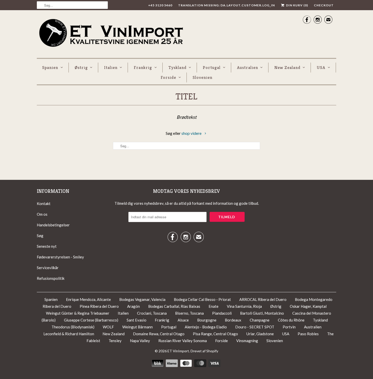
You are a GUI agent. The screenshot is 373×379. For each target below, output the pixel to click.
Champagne (259, 320)
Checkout (324, 5)
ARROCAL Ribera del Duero (262, 299)
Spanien (50, 67)
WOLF (108, 327)
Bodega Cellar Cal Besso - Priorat (203, 299)
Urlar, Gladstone (260, 333)
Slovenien (202, 77)
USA (321, 67)
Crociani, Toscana (152, 313)
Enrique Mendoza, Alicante (89, 299)
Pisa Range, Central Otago (215, 333)
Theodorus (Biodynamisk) (73, 327)
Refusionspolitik (50, 278)
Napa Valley (140, 340)
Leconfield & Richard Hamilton (68, 333)
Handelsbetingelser (53, 225)
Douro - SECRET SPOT (255, 327)
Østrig (81, 67)
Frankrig (143, 67)
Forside (168, 77)
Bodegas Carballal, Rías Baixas (174, 306)
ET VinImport (178, 351)
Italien (110, 67)
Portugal (212, 67)
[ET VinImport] (112, 33)
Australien (247, 67)
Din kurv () (296, 5)
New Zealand (287, 67)
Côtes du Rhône (291, 320)
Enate (213, 306)
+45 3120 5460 (160, 5)
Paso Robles (308, 333)
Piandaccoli (222, 313)
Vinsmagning (247, 340)
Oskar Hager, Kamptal (308, 306)
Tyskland (177, 67)
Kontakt (43, 203)
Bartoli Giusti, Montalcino (262, 313)
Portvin (289, 327)
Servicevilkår (48, 267)
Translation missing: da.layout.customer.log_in (226, 5)
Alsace (183, 320)
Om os (42, 214)
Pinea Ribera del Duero (99, 306)
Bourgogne (206, 320)
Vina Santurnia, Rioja (244, 306)
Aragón (133, 306)
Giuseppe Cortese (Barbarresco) (91, 320)
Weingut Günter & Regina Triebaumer (77, 313)
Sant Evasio (136, 320)
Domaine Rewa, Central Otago (158, 333)
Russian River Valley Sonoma (182, 340)
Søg (40, 235)
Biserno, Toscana (189, 313)
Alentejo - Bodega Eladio (206, 327)
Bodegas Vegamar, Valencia (142, 299)
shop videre (191, 133)
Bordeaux (233, 320)
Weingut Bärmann (137, 327)
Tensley (115, 340)
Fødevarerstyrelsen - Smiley (60, 257)
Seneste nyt (47, 246)
